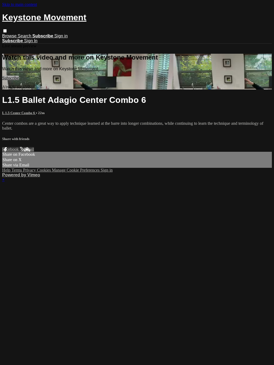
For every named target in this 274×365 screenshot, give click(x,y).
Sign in (61, 36)
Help (7, 170)
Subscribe (10, 78)
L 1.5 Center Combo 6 (19, 113)
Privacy (30, 170)
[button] (5, 31)
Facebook (11, 149)
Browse (10, 36)
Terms (17, 170)
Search (25, 36)
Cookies (44, 170)
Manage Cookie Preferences (76, 170)
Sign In (30, 40)
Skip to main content (19, 4)
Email (29, 149)
